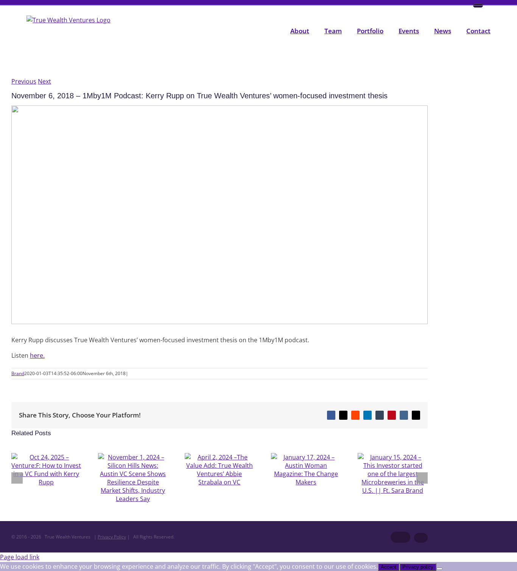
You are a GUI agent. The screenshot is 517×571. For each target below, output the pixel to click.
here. (37, 355)
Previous (23, 81)
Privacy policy (417, 567)
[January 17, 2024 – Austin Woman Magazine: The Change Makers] (306, 482)
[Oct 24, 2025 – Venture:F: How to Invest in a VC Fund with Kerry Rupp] (46, 482)
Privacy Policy (112, 537)
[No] (439, 569)
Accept (388, 567)
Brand (17, 373)
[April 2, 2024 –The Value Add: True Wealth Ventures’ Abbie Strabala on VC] (220, 482)
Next (44, 81)
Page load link (19, 557)
